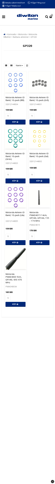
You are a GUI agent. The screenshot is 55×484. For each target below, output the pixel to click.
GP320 (34, 37)
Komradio (11, 34)
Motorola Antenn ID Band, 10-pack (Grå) (39, 99)
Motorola (22, 34)
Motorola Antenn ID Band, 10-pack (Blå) (15, 99)
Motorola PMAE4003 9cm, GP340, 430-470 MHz (14, 278)
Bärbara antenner (21, 37)
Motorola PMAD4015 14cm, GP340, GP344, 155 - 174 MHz (39, 216)
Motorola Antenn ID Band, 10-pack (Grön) (15, 156)
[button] (51, 17)
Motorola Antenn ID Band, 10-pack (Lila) (15, 213)
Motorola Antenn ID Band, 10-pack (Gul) (39, 155)
